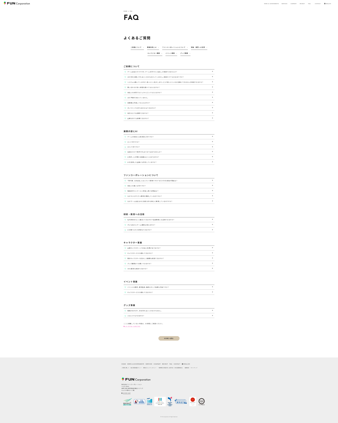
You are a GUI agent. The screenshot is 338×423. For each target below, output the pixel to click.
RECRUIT (302, 3)
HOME (125, 11)
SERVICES (284, 3)
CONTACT (318, 3)
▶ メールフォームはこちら (132, 326)
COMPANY (294, 3)
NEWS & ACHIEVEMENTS (271, 3)
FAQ (309, 3)
